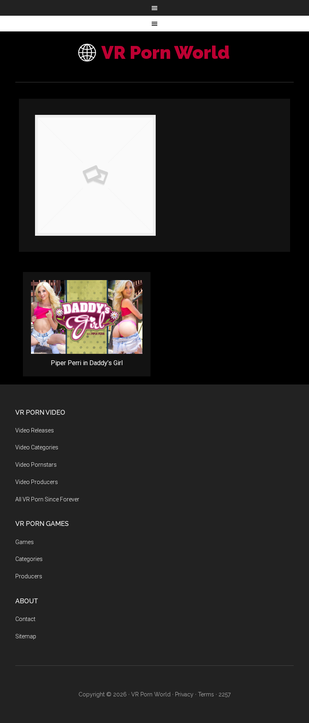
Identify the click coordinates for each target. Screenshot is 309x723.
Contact (25, 619)
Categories (29, 559)
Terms (206, 694)
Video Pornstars (36, 464)
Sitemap (25, 636)
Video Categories (36, 447)
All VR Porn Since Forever (47, 499)
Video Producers (36, 482)
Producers (28, 576)
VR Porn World (165, 52)
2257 (224, 694)
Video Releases (34, 430)
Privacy (184, 694)
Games (24, 542)
